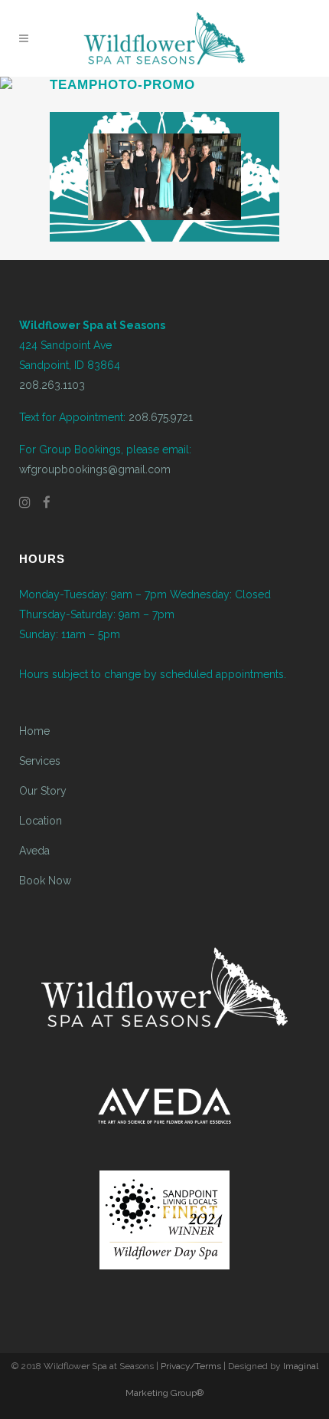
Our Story (43, 791)
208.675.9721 (161, 417)
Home (34, 731)
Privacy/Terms (191, 1366)
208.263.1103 (52, 385)
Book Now (45, 880)
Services (39, 761)
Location (40, 821)
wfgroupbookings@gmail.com (95, 469)
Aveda (34, 850)
